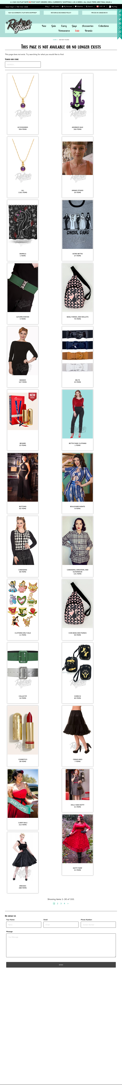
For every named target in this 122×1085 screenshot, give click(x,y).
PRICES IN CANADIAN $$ (99, 13)
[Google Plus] (119, 37)
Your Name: (10, 920)
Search (90, 6)
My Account (67, 6)
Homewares (64, 30)
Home (55, 39)
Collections (104, 26)
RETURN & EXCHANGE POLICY (61, 13)
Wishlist (80, 6)
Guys (74, 26)
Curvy (64, 26)
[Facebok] (119, 12)
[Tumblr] (119, 28)
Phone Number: (86, 920)
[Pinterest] (119, 24)
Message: (9, 931)
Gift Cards (55, 6)
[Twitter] (119, 20)
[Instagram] (119, 16)
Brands (88, 30)
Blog (46, 6)
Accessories (87, 26)
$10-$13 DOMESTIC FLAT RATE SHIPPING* (22, 13)
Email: (45, 920)
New (44, 26)
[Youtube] (119, 32)
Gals (53, 26)
